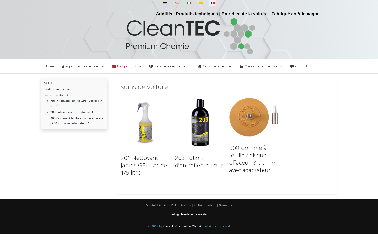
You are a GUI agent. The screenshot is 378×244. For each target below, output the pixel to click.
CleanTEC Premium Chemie (183, 226)
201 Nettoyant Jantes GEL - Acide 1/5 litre (144, 165)
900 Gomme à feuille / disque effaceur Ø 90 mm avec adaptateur (253, 159)
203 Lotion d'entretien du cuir (199, 161)
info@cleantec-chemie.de (189, 214)
